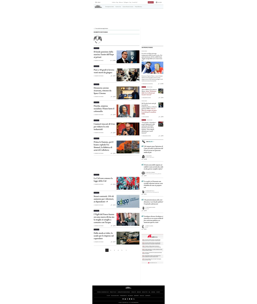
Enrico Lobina (149, 225)
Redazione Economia (147, 83)
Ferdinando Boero (150, 207)
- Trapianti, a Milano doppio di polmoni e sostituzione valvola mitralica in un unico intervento (151, 247)
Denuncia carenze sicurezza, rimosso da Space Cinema (102, 90)
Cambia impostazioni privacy (124, 292)
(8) (114, 225)
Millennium (121, 2)
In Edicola (114, 2)
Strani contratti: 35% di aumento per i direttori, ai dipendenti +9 (104, 199)
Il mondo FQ (134, 2)
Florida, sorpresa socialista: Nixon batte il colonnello (104, 108)
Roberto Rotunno (98, 60)
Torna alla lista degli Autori (101, 28)
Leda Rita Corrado (150, 172)
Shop (130, 2)
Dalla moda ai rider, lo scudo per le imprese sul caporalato (104, 236)
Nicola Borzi (145, 116)
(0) (114, 75)
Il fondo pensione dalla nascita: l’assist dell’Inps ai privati (104, 54)
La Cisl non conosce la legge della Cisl (103, 179)
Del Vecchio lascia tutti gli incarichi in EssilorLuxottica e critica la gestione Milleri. (149, 105)
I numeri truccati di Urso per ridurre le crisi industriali (104, 126)
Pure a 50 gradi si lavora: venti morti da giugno (104, 71)
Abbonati (150, 2)
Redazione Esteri (146, 97)
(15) (146, 210)
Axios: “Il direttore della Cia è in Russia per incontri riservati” (149, 93)
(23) (115, 60)
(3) (114, 241)
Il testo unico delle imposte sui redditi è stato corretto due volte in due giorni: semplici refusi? (153, 167)
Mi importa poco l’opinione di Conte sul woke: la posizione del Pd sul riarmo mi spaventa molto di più (153, 149)
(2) (114, 132)
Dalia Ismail (148, 155)
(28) (146, 159)
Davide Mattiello (149, 190)
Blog (117, 2)
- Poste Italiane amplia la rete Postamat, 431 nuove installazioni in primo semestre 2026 (151, 256)
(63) (162, 83)
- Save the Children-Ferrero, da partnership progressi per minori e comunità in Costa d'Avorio (151, 240)
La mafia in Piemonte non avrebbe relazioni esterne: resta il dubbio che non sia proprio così (153, 184)
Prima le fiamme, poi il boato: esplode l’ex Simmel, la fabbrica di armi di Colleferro (103, 146)
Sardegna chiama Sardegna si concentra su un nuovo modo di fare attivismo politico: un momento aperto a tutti (153, 219)
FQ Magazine (126, 2)
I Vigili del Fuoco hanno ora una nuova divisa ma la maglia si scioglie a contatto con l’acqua (104, 218)
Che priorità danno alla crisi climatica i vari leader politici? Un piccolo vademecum (153, 202)
